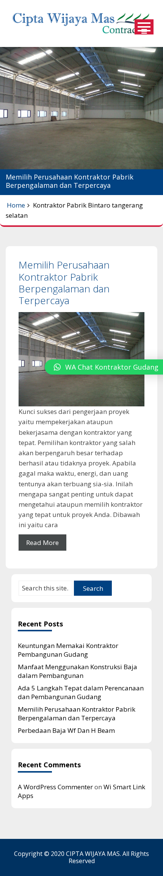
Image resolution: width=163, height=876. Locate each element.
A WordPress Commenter (55, 786)
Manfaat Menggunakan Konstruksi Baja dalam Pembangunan (77, 671)
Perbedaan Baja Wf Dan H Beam (66, 730)
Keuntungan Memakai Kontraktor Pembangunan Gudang (68, 650)
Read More (42, 542)
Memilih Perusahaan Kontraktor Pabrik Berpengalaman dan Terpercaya (64, 282)
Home (16, 205)
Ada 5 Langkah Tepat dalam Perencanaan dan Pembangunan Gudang (81, 692)
